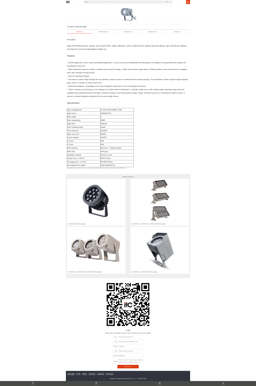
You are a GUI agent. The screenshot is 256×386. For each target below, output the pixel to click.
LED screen (109, 374)
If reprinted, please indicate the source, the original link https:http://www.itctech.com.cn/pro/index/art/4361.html (96, 168)
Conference (100, 374)
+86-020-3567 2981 (141, 378)
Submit (128, 366)
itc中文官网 (71, 374)
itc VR (78, 374)
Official (84, 374)
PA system (92, 374)
